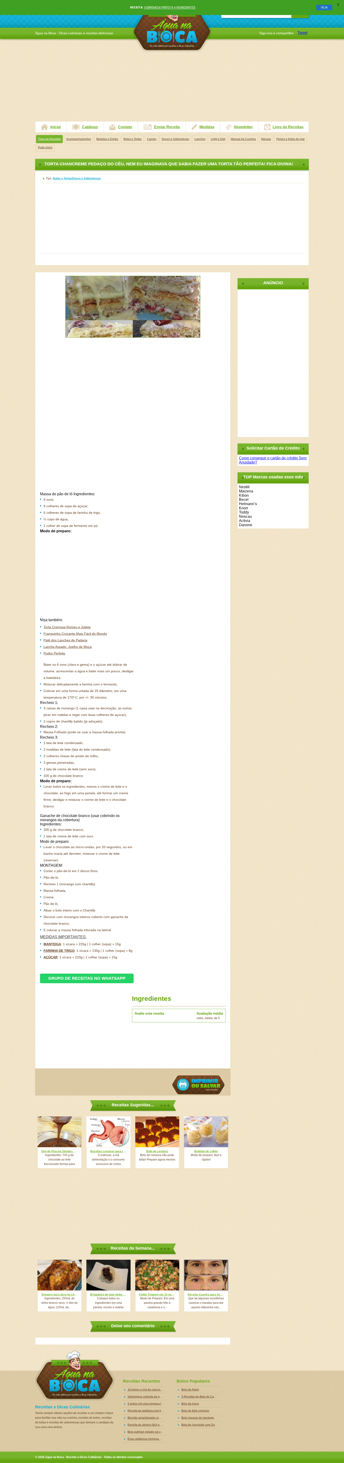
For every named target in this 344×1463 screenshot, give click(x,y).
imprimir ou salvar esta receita (198, 1084)
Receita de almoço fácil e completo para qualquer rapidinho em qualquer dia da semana (147, 1424)
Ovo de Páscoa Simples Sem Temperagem (59, 1151)
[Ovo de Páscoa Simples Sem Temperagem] (59, 1131)
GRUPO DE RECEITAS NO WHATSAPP (86, 978)
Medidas (206, 127)
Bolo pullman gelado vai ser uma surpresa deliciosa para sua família (147, 1431)
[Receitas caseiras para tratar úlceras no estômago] (108, 1131)
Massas (266, 139)
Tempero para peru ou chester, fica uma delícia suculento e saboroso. (59, 1294)
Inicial (55, 127)
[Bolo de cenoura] (157, 1131)
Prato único (45, 147)
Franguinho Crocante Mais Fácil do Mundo (75, 633)
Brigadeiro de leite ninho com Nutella (108, 1294)
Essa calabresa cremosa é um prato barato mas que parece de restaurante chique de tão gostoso (147, 1438)
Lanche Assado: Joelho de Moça (68, 647)
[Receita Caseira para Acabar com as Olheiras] (206, 1275)
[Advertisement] (172, 88)
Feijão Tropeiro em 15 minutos (157, 1294)
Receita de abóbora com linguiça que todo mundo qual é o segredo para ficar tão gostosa (147, 1410)
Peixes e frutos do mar (290, 139)
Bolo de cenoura (157, 1151)
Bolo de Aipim (190, 1389)
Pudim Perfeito (54, 653)
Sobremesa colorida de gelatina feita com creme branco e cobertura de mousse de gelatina (147, 1396)
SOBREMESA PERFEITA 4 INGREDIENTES (169, 7)
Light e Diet (218, 139)
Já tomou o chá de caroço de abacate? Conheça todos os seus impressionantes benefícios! (147, 1389)
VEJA (324, 7)
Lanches (199, 139)
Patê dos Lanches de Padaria (65, 640)
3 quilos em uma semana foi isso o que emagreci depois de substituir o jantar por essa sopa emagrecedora (147, 1403)
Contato (125, 127)
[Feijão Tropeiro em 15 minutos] (157, 1275)
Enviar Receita (167, 127)
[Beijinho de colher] (206, 1131)
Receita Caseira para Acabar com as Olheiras (206, 1294)
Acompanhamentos (78, 139)
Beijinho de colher (206, 1151)
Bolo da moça (190, 1403)
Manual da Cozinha (243, 139)
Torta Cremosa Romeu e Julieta (67, 627)
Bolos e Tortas (133, 139)
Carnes (151, 139)
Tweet (302, 33)
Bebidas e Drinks (107, 139)
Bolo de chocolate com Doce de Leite (200, 1424)
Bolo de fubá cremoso (195, 1410)
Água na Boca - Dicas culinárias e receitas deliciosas (172, 27)
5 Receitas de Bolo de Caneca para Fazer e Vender (200, 1396)
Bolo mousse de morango (197, 1417)
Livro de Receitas (288, 127)
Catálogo (90, 127)
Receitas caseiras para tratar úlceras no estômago (108, 1151)
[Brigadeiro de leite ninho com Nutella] (108, 1275)
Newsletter (243, 127)
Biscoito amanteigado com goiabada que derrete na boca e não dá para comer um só (147, 1417)
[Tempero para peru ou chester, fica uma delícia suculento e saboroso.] (59, 1275)
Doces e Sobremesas (175, 139)
